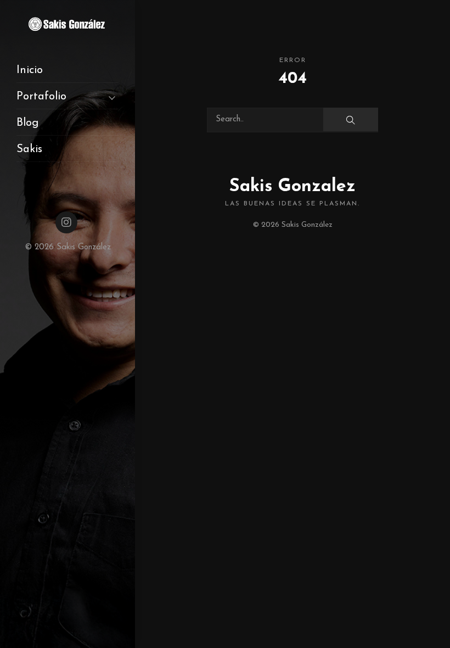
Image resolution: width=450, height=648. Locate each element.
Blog (27, 123)
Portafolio (41, 96)
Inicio (29, 70)
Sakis (29, 149)
